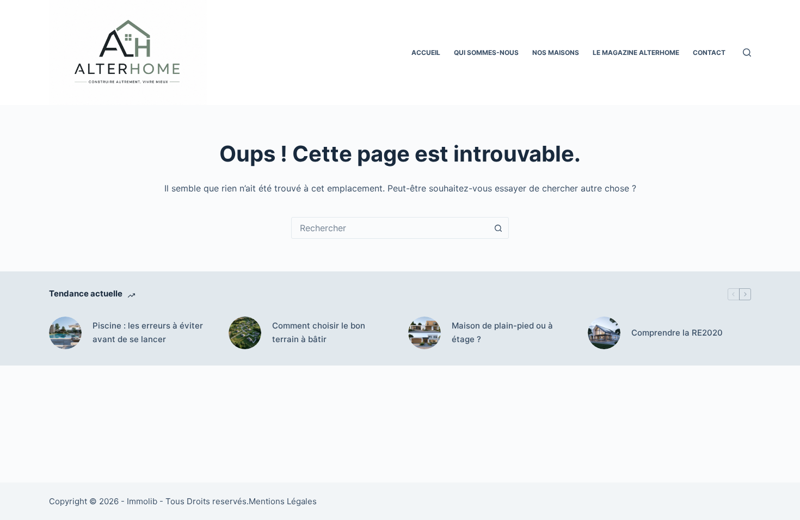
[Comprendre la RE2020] (604, 333)
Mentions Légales (283, 501)
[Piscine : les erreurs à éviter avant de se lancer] (65, 333)
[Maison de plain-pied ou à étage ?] (424, 333)
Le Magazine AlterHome (636, 52)
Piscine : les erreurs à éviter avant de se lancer (148, 332)
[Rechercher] (747, 52)
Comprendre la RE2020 (677, 332)
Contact (709, 52)
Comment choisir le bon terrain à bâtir (318, 332)
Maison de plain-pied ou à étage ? (502, 332)
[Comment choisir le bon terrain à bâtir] (245, 333)
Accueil (425, 52)
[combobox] (390, 228)
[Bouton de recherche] (498, 228)
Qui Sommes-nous (486, 52)
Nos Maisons (555, 52)
